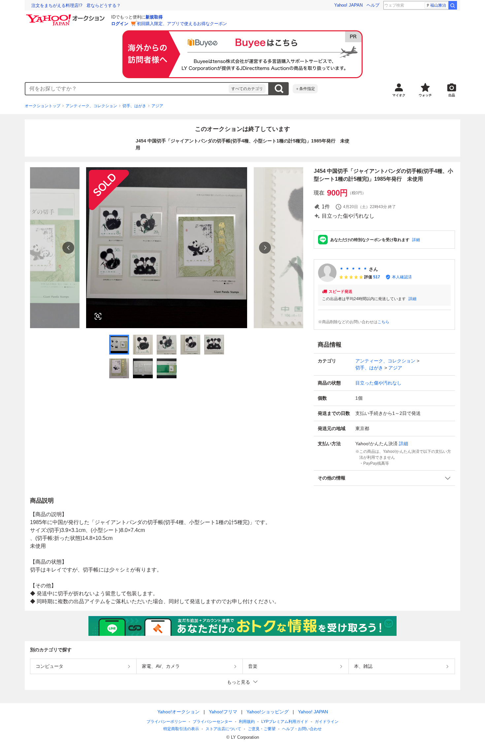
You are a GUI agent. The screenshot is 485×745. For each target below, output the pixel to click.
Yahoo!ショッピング (267, 711)
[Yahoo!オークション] (66, 16)
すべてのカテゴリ (247, 88)
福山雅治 (438, 5)
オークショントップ (42, 106)
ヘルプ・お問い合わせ (302, 729)
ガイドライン (327, 721)
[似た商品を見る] (98, 316)
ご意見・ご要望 (261, 729)
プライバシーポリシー (166, 721)
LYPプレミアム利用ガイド (284, 721)
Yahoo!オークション (178, 711)
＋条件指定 (305, 88)
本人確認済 (402, 277)
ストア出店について (223, 729)
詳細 (416, 239)
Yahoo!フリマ (223, 711)
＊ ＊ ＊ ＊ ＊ (353, 269)
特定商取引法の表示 (181, 729)
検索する (279, 88)
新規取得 (154, 17)
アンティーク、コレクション (91, 106)
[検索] (452, 5)
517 (376, 277)
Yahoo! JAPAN (348, 5)
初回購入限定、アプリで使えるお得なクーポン (182, 23)
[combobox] (127, 89)
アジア (157, 106)
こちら (383, 322)
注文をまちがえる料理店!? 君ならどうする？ (76, 5)
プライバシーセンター (212, 721)
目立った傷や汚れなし (378, 383)
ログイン (119, 23)
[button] (384, 478)
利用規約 (247, 721)
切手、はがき (134, 106)
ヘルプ (373, 5)
